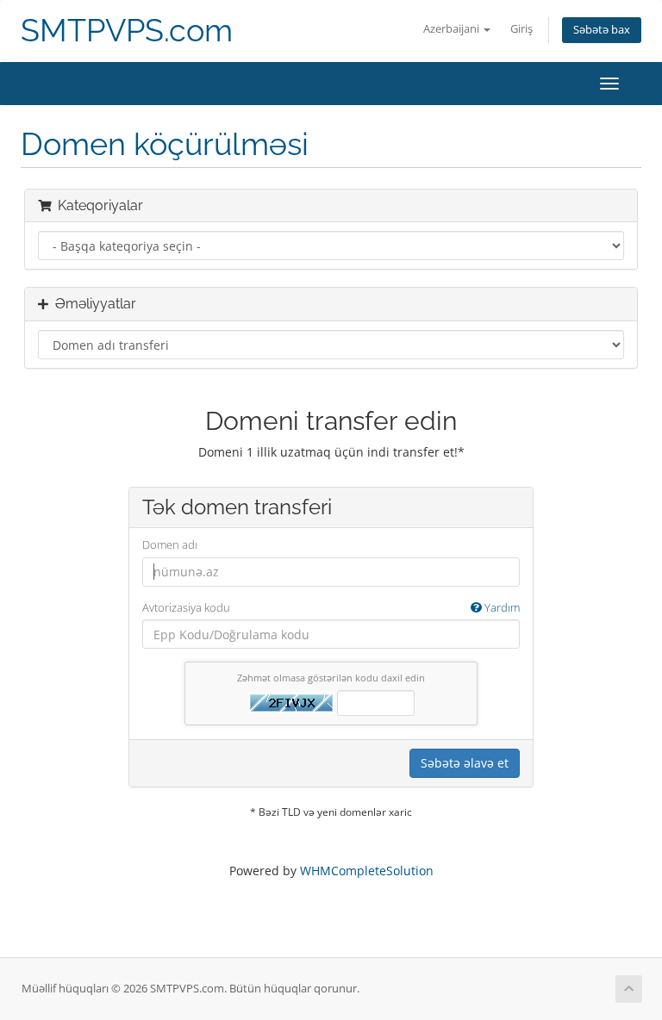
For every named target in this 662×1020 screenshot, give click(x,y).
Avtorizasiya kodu (331, 607)
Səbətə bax (601, 29)
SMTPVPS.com (127, 30)
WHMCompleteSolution (367, 870)
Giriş (521, 29)
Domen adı (169, 544)
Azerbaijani (452, 29)
